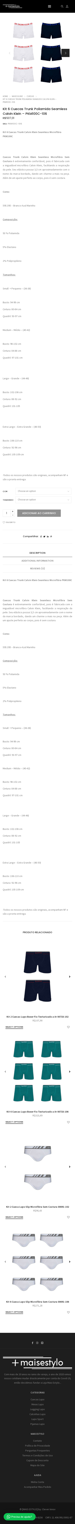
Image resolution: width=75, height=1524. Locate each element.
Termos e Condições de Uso (37, 1455)
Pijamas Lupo (37, 1424)
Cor (5, 491)
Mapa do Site (37, 1465)
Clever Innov (49, 1509)
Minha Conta (37, 1482)
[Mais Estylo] (12, 6)
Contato (37, 1440)
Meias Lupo (37, 1404)
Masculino (17, 96)
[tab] (37, 553)
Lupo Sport (37, 1419)
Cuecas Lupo (37, 1399)
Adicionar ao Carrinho (39, 513)
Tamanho (8, 499)
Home (5, 96)
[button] (65, 53)
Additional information (37, 560)
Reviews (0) (37, 568)
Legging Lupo (37, 1409)
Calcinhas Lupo (37, 1414)
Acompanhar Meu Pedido (37, 1487)
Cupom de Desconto (37, 1460)
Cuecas (30, 96)
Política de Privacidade (37, 1445)
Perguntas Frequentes (37, 1450)
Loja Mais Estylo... (51, 1382)
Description (37, 553)
